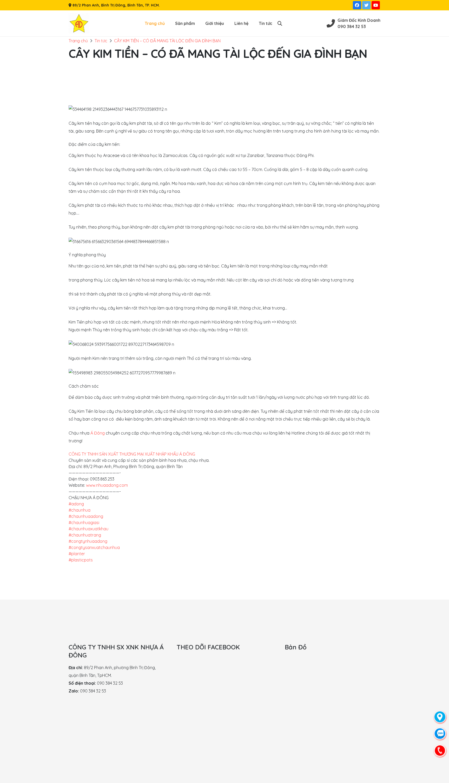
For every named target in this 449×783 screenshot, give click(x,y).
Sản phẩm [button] (185, 23)
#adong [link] (76, 503)
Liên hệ (241, 23)
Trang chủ (155, 23)
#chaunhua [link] (79, 510)
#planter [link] (77, 553)
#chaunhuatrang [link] (85, 535)
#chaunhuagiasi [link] (84, 522)
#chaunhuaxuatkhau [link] (88, 528)
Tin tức (265, 23)
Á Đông (97, 433)
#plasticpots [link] (81, 559)
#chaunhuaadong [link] (86, 516)
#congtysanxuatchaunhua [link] (94, 547)
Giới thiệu (214, 23)
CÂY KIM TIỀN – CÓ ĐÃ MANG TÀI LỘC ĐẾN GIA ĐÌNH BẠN (167, 40)
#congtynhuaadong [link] (88, 541)
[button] (280, 23)
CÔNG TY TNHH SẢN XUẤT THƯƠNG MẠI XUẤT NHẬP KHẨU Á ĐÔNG (132, 454)
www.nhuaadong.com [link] (107, 485)
